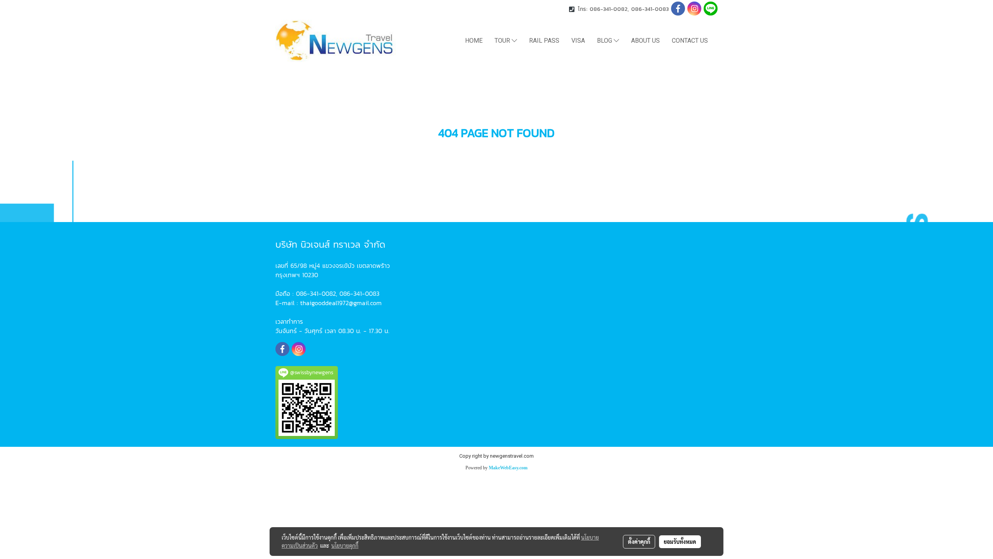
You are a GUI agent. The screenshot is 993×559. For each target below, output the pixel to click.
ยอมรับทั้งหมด (680, 541)
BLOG (605, 40)
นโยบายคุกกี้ (344, 545)
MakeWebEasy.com (508, 467)
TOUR (503, 40)
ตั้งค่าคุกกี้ (639, 541)
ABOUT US (645, 40)
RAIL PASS (544, 40)
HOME (474, 40)
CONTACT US (690, 40)
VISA (578, 40)
